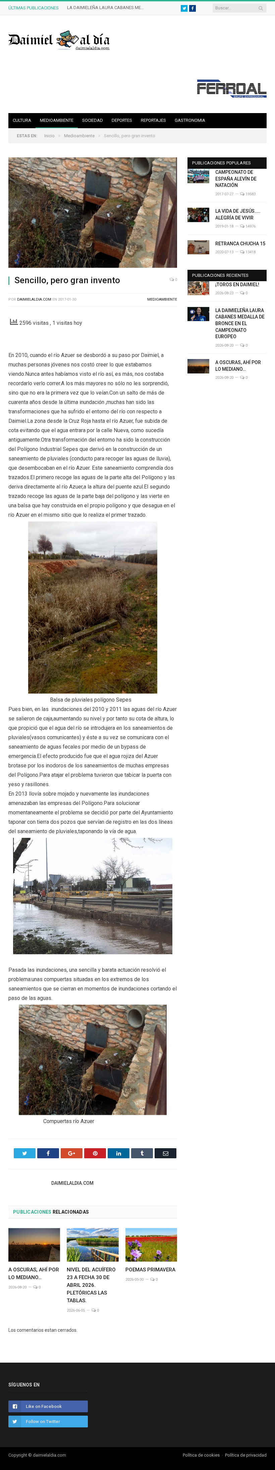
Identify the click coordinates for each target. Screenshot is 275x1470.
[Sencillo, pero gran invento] (92, 213)
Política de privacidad (246, 1455)
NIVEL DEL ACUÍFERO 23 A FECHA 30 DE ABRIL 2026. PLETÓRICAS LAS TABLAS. (91, 1285)
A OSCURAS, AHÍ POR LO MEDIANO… (238, 366)
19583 (250, 194)
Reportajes (153, 120)
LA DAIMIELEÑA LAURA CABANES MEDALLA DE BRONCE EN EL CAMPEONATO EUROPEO (107, 7)
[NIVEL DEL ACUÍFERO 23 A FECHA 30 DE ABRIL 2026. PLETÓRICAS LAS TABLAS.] (92, 1245)
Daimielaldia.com (34, 299)
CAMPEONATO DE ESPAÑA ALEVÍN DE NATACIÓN (236, 178)
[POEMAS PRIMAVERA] (151, 1245)
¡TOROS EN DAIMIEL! (237, 284)
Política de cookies (201, 1455)
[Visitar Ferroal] (232, 96)
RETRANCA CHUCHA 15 (240, 243)
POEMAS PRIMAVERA (150, 1270)
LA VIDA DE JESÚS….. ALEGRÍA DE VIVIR (238, 214)
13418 (250, 252)
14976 (250, 226)
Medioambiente (56, 120)
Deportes (122, 120)
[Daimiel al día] (59, 39)
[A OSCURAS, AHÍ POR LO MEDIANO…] (34, 1245)
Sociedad (92, 120)
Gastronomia (190, 120)
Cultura (22, 120)
